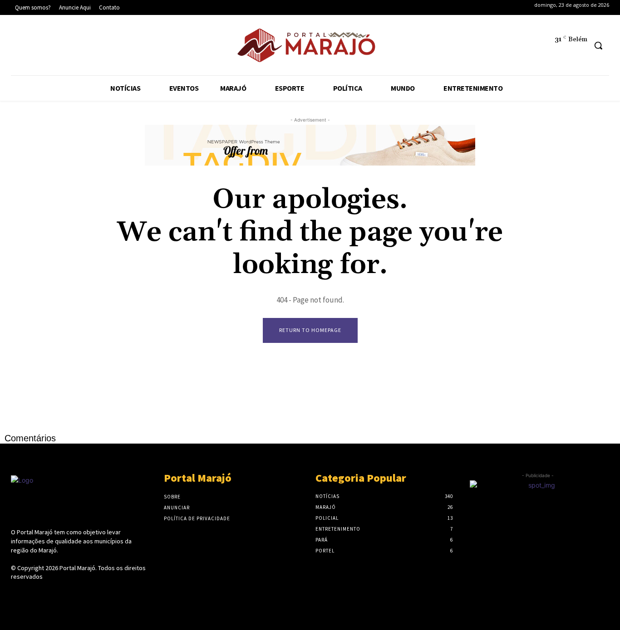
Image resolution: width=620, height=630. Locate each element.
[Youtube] (105, 47)
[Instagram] (50, 47)
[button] (598, 45)
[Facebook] (22, 47)
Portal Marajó (77, 568)
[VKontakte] (64, 594)
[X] (77, 47)
